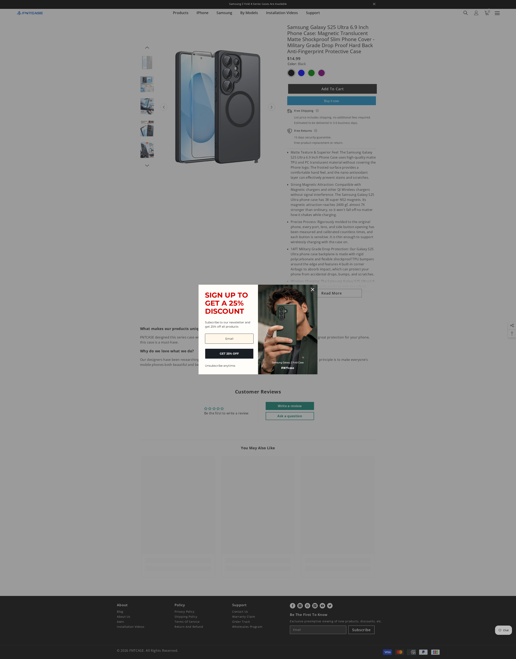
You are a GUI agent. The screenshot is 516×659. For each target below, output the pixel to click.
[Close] (312, 289)
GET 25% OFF (229, 353)
